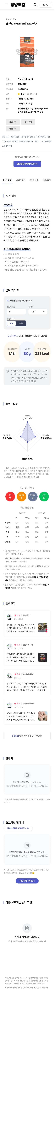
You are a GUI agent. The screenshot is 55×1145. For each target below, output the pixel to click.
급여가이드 (21, 180)
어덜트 (33, 311)
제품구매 (12, 122)
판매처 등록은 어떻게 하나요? (18, 828)
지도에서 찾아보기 (27, 880)
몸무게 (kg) (11, 307)
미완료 (21, 323)
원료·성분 (34, 180)
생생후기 (47, 180)
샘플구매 (12, 128)
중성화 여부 (11, 319)
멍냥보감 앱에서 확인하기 (27, 164)
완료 (11, 323)
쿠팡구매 (28, 122)
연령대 (31, 307)
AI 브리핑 (7, 180)
